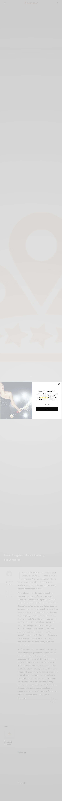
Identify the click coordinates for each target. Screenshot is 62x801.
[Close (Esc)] (59, 384)
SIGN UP (47, 409)
